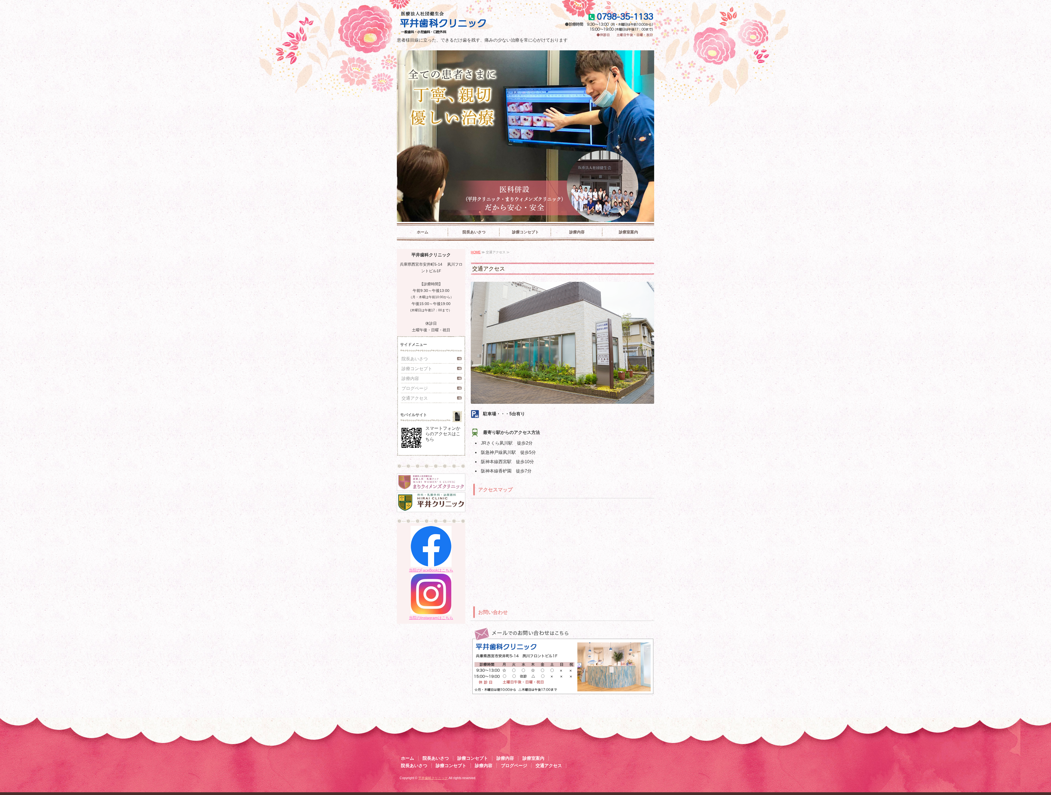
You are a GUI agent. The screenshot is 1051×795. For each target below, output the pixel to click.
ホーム (422, 232)
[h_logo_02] (431, 507)
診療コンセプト (525, 232)
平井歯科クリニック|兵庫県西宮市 (462, 23)
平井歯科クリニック (433, 778)
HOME (476, 252)
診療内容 (577, 232)
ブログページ (415, 388)
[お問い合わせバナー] (562, 691)
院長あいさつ (474, 232)
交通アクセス (415, 398)
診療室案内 (628, 232)
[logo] (431, 486)
